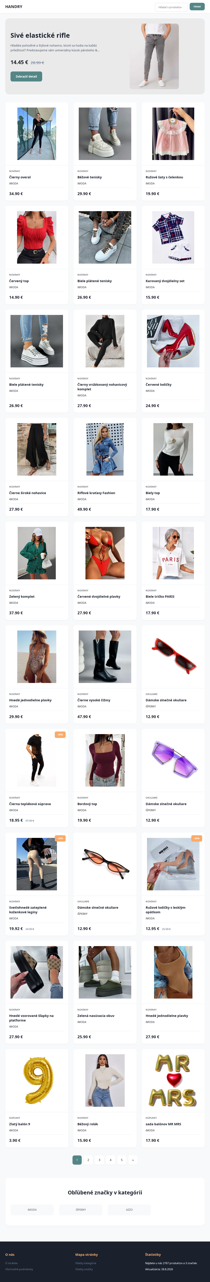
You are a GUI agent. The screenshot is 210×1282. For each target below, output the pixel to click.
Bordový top (87, 804)
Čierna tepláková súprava (30, 804)
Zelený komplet (22, 596)
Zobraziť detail (26, 76)
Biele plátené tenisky (94, 281)
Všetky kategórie (85, 1263)
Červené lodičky (158, 384)
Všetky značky (84, 1269)
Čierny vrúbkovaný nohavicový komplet (102, 386)
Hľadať (197, 6)
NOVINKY (14, 171)
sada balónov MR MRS (163, 1124)
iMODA (13, 183)
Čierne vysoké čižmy (93, 700)
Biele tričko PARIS (160, 596)
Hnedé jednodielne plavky (30, 700)
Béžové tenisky (89, 177)
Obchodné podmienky (19, 1269)
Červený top (19, 281)
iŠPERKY (151, 706)
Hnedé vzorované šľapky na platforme (31, 1017)
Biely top (153, 493)
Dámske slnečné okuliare (166, 700)
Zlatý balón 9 (19, 1124)
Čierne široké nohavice (27, 493)
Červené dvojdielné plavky (98, 596)
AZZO (129, 1210)
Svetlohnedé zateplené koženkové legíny (28, 909)
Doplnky (14, 1117)
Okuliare (152, 694)
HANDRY (13, 6)
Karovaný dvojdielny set (165, 281)
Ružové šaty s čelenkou (164, 177)
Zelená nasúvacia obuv (95, 1015)
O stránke (11, 1263)
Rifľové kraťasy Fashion (96, 493)
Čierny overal (20, 177)
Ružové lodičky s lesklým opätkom (166, 909)
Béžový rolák (87, 1124)
